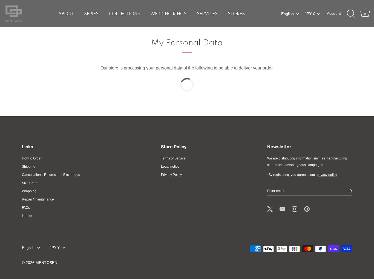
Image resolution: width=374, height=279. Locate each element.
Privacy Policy (171, 175)
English (287, 14)
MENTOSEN (46, 263)
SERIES (91, 14)
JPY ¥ (310, 14)
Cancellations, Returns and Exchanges (51, 175)
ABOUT (66, 14)
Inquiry (27, 216)
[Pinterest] (307, 209)
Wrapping (29, 191)
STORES (236, 14)
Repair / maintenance (38, 199)
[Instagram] (294, 209)
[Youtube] (282, 209)
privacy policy (327, 175)
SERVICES (207, 14)
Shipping (28, 166)
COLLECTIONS (124, 14)
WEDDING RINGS (168, 14)
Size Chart (30, 183)
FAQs (26, 208)
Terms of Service (173, 158)
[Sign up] (349, 191)
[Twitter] (270, 209)
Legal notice (170, 166)
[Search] (351, 14)
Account (334, 13)
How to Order (32, 158)
